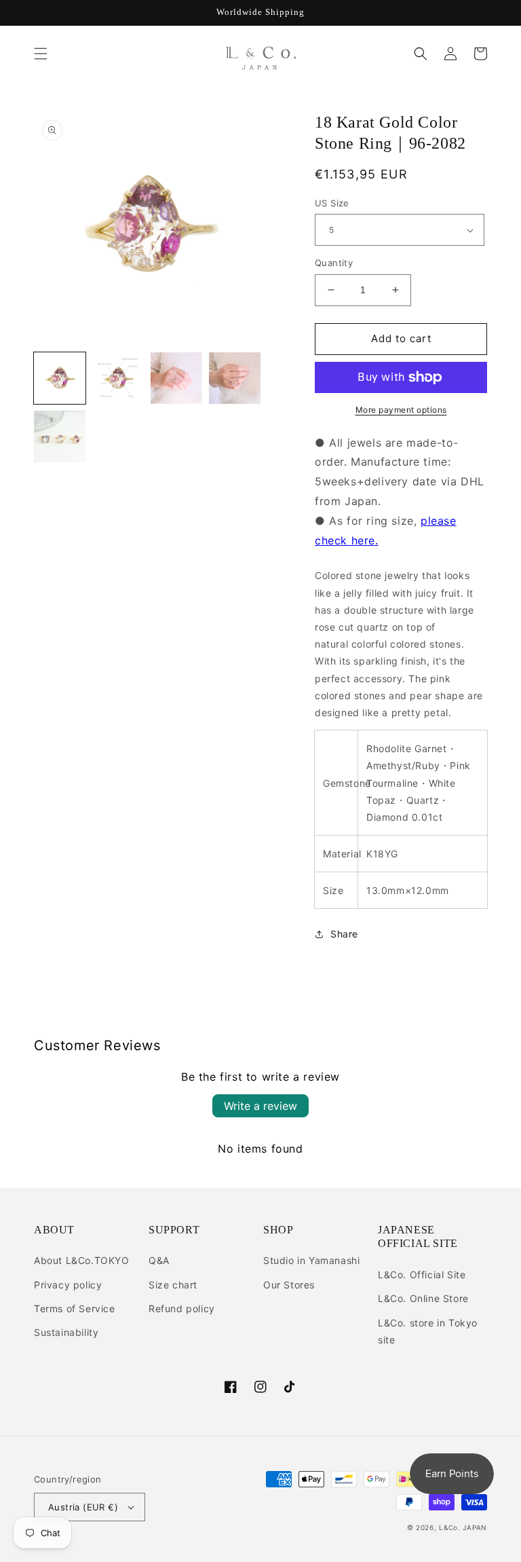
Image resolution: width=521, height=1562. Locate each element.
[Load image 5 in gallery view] (59, 436)
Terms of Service (74, 1308)
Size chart (173, 1284)
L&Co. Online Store (423, 1298)
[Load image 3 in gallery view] (176, 378)
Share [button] (344, 934)
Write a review (260, 1106)
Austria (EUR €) (83, 1507)
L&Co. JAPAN (463, 1527)
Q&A (159, 1260)
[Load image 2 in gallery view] (118, 378)
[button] (41, 54)
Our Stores (289, 1284)
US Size (332, 203)
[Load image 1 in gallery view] (59, 378)
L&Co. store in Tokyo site (428, 1331)
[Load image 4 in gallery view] (234, 378)
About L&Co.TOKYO (82, 1260)
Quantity (334, 262)
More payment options (401, 410)
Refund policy (182, 1308)
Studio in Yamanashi (311, 1260)
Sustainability (66, 1332)
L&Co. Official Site (421, 1274)
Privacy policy (68, 1284)
